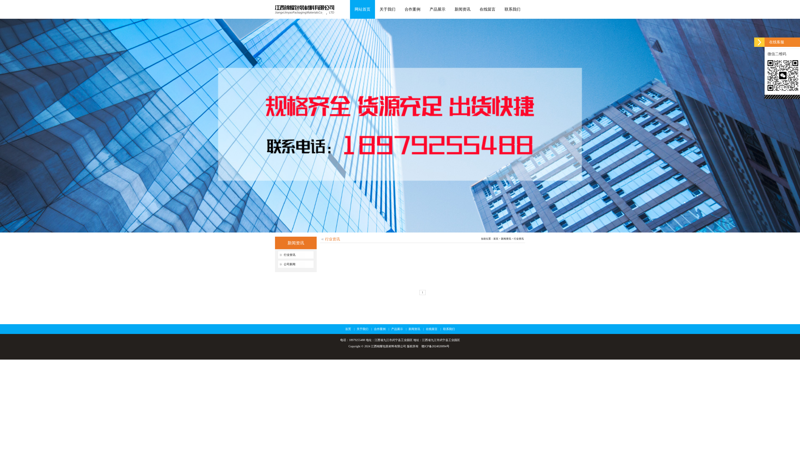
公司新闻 (289, 264)
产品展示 (397, 329)
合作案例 (380, 329)
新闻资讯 (506, 238)
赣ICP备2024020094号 (435, 346)
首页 (495, 238)
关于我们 (362, 329)
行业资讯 (289, 254)
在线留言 (432, 329)
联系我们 (449, 329)
